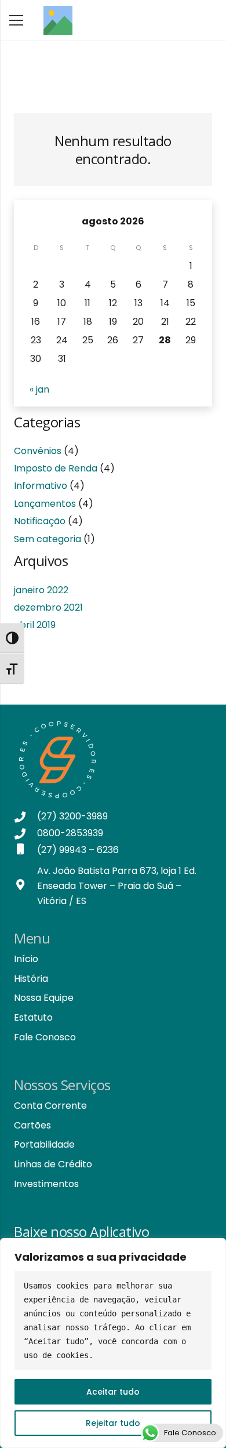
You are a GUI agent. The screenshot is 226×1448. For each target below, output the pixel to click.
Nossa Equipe (44, 997)
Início (26, 959)
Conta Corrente (50, 1105)
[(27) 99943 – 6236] (25, 850)
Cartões (32, 1125)
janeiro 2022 (41, 590)
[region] (113, 1343)
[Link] (57, 20)
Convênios (37, 451)
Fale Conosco (45, 1037)
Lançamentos (45, 503)
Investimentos (46, 1184)
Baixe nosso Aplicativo (81, 1231)
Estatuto (33, 1017)
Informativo (40, 485)
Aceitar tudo (113, 1392)
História (31, 978)
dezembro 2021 (48, 607)
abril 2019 (35, 625)
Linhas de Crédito (53, 1164)
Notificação (39, 521)
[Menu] (16, 20)
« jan (39, 389)
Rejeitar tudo (113, 1423)
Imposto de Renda (55, 468)
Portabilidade (44, 1144)
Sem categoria (47, 539)
